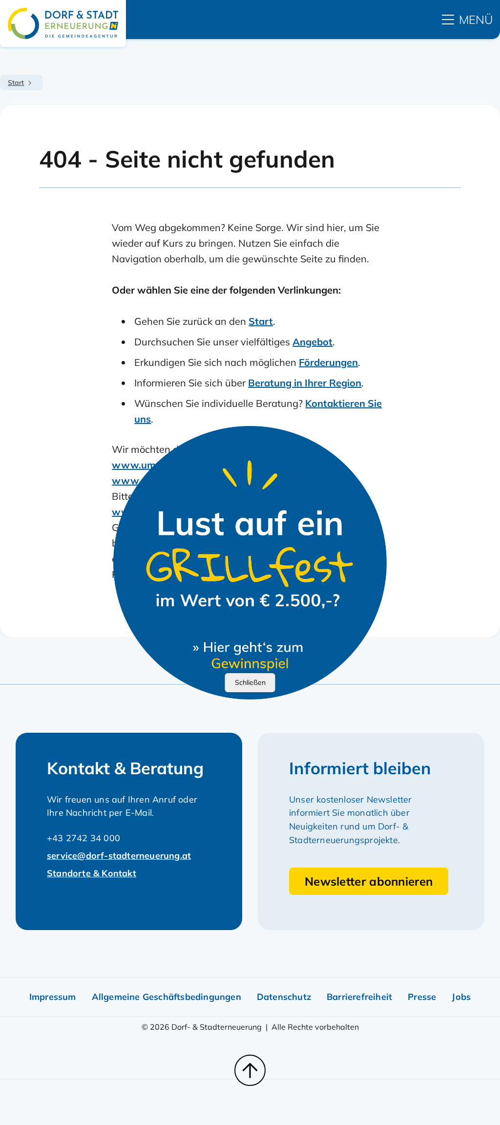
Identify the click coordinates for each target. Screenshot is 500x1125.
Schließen (250, 682)
